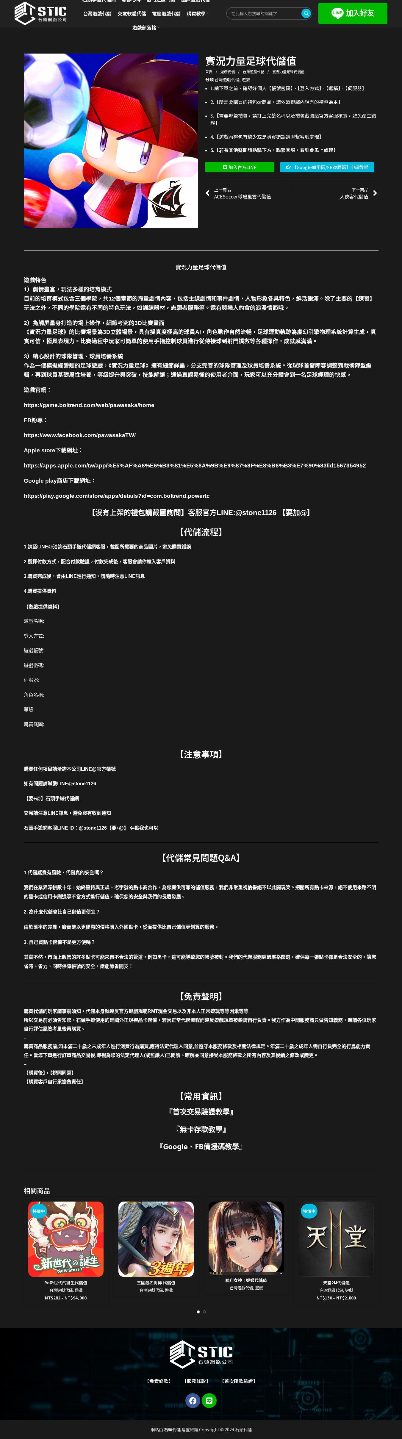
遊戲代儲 (228, 71)
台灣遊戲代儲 (254, 71)
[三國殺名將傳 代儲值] (156, 1239)
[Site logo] (40, 13)
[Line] (209, 1400)
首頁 (209, 71)
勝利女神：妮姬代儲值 (246, 1280)
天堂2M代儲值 (336, 1282)
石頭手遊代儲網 (62, 798)
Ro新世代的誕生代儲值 (65, 1282)
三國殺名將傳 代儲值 (156, 1282)
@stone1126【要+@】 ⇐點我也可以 (118, 827)
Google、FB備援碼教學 (201, 1146)
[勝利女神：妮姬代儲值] (246, 1238)
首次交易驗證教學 (201, 1111)
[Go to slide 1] (198, 1311)
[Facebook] (192, 1400)
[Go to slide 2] (204, 1311)
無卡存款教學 (201, 1129)
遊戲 (246, 79)
